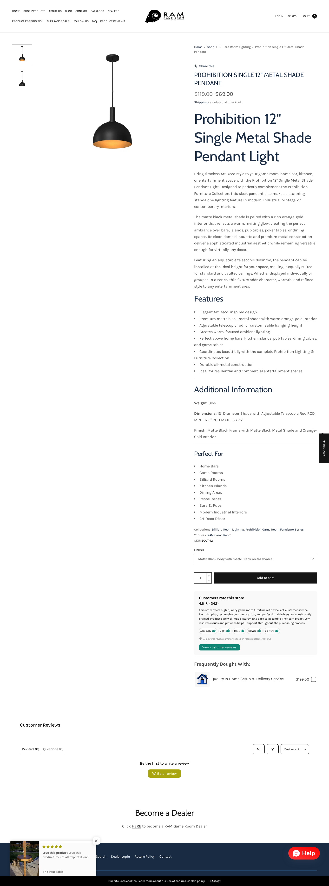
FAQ (94, 21)
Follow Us (81, 21)
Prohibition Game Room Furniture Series (274, 529)
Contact (81, 11)
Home (16, 11)
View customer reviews (219, 647)
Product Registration (28, 21)
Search (293, 16)
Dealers (113, 11)
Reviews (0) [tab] (30, 749)
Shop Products (34, 11)
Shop (210, 47)
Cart (306, 16)
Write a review (164, 773)
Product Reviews (112, 21)
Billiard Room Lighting (228, 529)
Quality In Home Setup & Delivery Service (247, 678)
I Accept (215, 880)
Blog (68, 11)
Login (279, 16)
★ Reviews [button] (324, 448)
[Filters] (273, 749)
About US (55, 11)
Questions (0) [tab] (53, 749)
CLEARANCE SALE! (58, 21)
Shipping (200, 102)
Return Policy (145, 856)
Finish (199, 549)
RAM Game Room (219, 535)
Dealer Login (120, 856)
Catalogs (97, 11)
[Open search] (259, 749)
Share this (206, 66)
